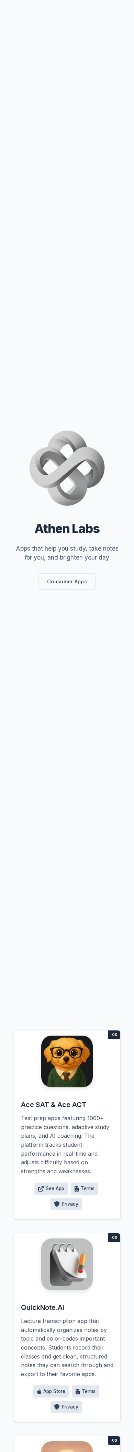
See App (55, 1188)
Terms (87, 1188)
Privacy (70, 1204)
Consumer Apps (67, 581)
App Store (54, 1391)
